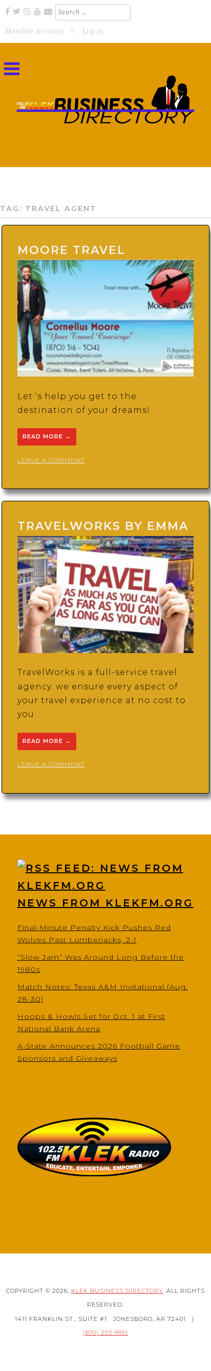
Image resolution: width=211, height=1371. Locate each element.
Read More (47, 437)
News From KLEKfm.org (105, 903)
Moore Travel (71, 250)
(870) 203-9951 (105, 1332)
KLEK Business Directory (117, 1290)
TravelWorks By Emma (102, 526)
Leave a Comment (51, 460)
